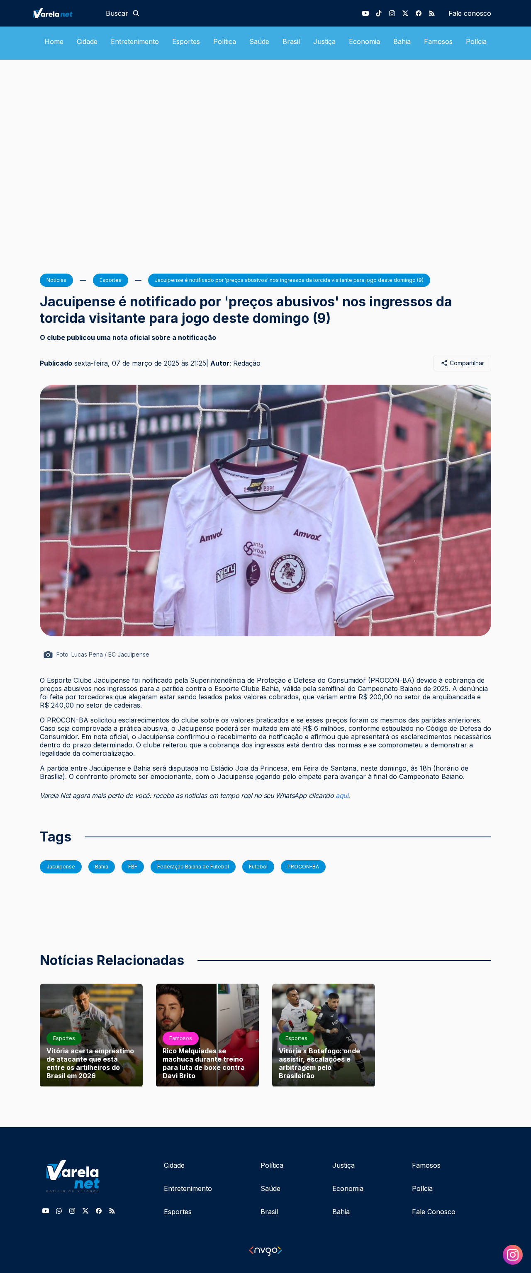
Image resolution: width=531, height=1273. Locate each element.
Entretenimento (135, 41)
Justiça (324, 41)
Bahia (402, 41)
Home (53, 41)
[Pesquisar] (136, 13)
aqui (342, 795)
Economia (364, 41)
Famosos (438, 41)
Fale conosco (469, 13)
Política (224, 41)
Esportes (186, 41)
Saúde (259, 41)
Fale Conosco (433, 1212)
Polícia (476, 41)
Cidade (87, 41)
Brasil (291, 41)
